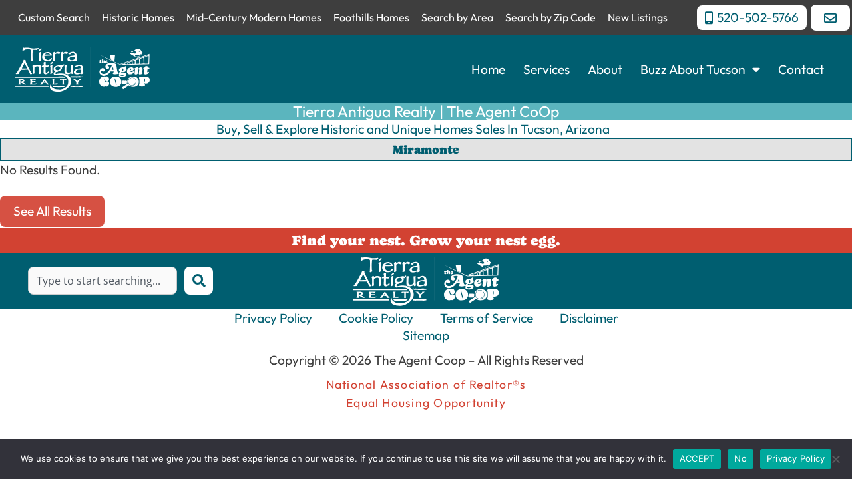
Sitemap (426, 335)
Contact (801, 69)
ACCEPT (697, 458)
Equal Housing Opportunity (426, 402)
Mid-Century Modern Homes (253, 17)
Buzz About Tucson (693, 69)
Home (488, 69)
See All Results (52, 211)
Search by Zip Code (550, 17)
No (740, 458)
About (605, 69)
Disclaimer (589, 318)
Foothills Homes (371, 17)
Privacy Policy (273, 318)
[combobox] (102, 281)
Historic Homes (138, 17)
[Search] (198, 281)
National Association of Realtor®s (426, 384)
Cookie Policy (376, 318)
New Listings (638, 17)
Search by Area (457, 17)
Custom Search (54, 17)
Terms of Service (486, 318)
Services (546, 69)
